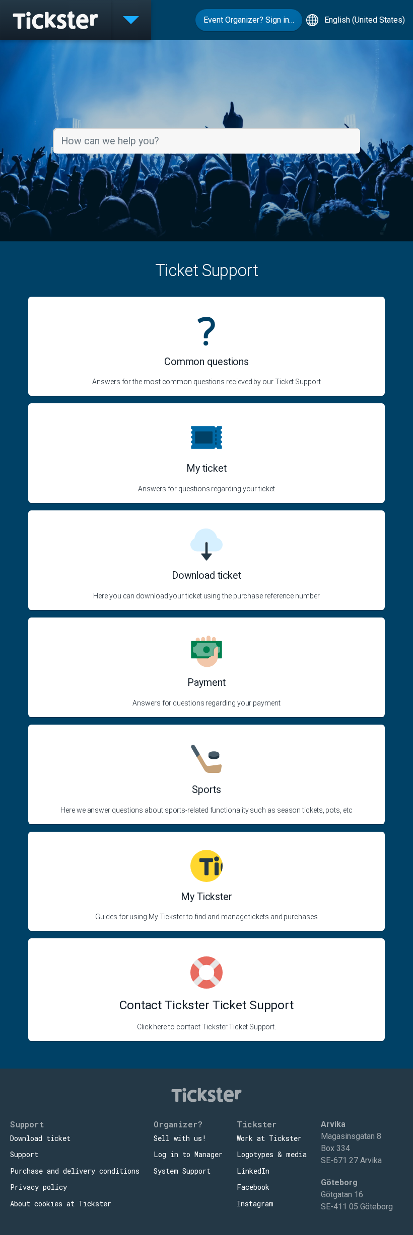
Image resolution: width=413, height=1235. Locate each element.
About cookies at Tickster (60, 1203)
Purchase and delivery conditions (75, 1171)
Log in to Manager (188, 1154)
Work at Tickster (269, 1138)
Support (24, 1154)
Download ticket (40, 1138)
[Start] (55, 20)
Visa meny (131, 20)
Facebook (253, 1187)
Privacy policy (38, 1187)
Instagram (255, 1203)
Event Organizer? (248, 20)
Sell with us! (180, 1138)
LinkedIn (253, 1171)
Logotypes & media (272, 1154)
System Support (182, 1171)
